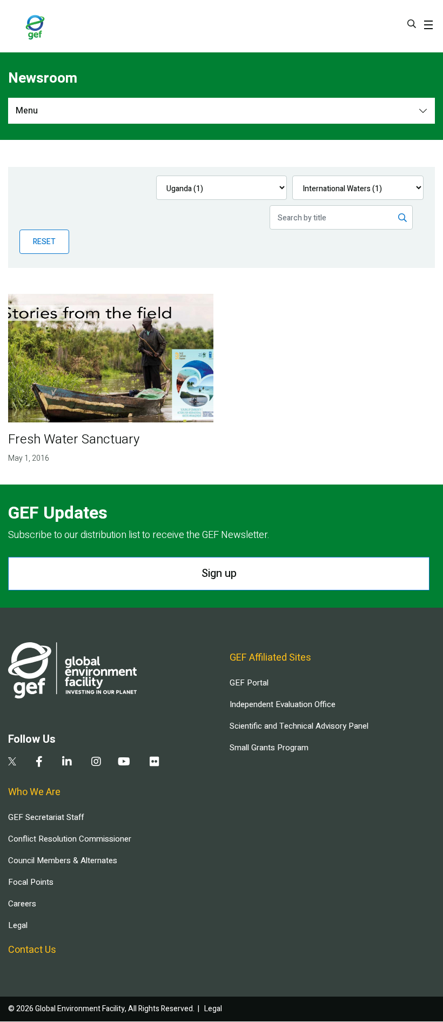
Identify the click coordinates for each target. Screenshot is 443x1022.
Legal (18, 925)
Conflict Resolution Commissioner (69, 839)
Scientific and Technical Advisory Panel (299, 726)
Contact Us (32, 950)
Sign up (219, 573)
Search (411, 23)
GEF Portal (249, 683)
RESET (44, 241)
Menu (27, 110)
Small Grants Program (269, 748)
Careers (22, 904)
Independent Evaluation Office (282, 704)
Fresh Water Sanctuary (73, 439)
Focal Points (30, 882)
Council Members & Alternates (62, 860)
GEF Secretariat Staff (46, 817)
